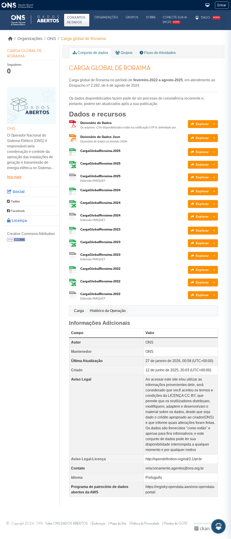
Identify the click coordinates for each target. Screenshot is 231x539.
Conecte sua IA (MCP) (175, 20)
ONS (51, 38)
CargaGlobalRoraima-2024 (100, 190)
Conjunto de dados (92, 53)
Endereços (98, 523)
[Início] (10, 38)
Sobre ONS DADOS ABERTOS (66, 523)
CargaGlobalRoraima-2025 (100, 151)
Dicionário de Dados (96, 123)
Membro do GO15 (175, 523)
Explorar (202, 124)
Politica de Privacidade (145, 523)
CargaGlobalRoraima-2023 (100, 229)
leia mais (14, 177)
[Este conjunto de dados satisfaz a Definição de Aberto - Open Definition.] (16, 239)
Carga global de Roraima (83, 38)
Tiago (205, 17)
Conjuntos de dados (76, 20)
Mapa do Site (117, 523)
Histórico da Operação (108, 311)
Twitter (15, 201)
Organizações (106, 17)
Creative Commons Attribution (31, 234)
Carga (79, 311)
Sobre (151, 17)
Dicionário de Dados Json (100, 137)
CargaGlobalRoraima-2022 (100, 268)
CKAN (201, 528)
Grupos (132, 17)
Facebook (17, 211)
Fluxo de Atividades (159, 53)
